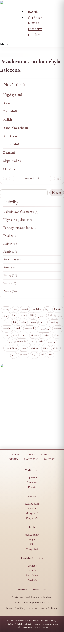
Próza (9, 267)
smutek (35, 335)
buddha (37, 309)
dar (13, 315)
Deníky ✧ (35, 35)
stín (11, 342)
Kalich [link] (7, 119)
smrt (24, 335)
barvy (6, 309)
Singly (32, 539)
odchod (54, 322)
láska (23, 322)
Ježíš (41, 316)
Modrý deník (32, 513)
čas (13, 355)
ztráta (56, 348)
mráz (43, 322)
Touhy (10, 275)
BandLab (32, 580)
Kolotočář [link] (10, 136)
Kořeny (10, 243)
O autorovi (31, 458)
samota (57, 328)
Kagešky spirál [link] (13, 94)
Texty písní (32, 549)
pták (18, 328)
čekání (23, 354)
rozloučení (44, 329)
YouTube (32, 565)
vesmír (51, 342)
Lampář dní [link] (11, 144)
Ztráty (10, 291)
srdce (46, 335)
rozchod (29, 328)
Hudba (45, 454)
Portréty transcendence (20, 228)
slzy (15, 335)
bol (15, 309)
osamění (7, 328)
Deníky (13, 458)
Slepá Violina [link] (12, 160)
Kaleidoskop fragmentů (20, 212)
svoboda (21, 341)
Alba (32, 544)
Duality (10, 236)
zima (45, 348)
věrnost (34, 348)
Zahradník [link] (10, 111)
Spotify (32, 570)
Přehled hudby (32, 534)
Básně (33, 12)
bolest (25, 309)
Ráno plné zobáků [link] (15, 128)
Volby (9, 283)
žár (50, 354)
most (33, 322)
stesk (56, 335)
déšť (32, 315)
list (14, 322)
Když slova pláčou (17, 220)
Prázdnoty (12, 259)
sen (6, 335)
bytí (47, 309)
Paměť (10, 251)
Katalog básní (32, 503)
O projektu (32, 477)
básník (57, 309)
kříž (59, 316)
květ (50, 315)
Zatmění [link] (9, 152)
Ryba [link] (6, 103)
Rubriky (35, 29)
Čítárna (35, 18)
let (7, 322)
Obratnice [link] (10, 169)
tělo (41, 341)
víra (24, 348)
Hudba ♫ (35, 23)
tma (33, 341)
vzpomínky (11, 348)
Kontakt (49, 458)
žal (42, 354)
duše (22, 315)
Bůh (4, 316)
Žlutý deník (32, 518)
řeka (34, 355)
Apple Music (32, 575)
